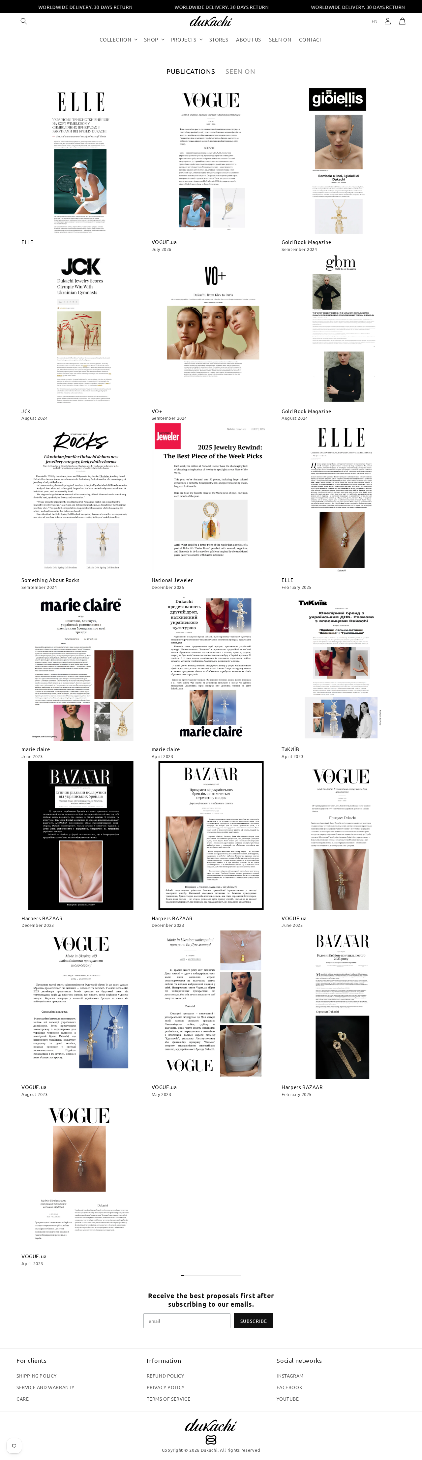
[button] (23, 21)
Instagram (290, 1376)
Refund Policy (165, 1376)
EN (375, 21)
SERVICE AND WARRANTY (45, 1387)
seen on (241, 71)
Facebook (289, 1387)
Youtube (288, 1399)
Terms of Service (169, 1399)
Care (22, 1399)
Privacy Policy (166, 1387)
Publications (190, 71)
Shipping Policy (36, 1376)
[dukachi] (211, 1432)
